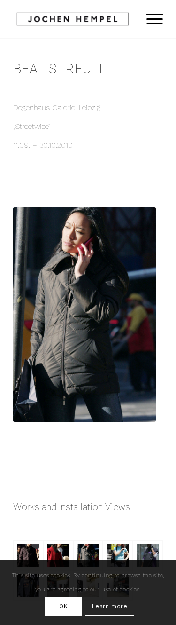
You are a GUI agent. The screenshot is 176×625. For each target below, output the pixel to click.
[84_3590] (88, 555)
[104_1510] (148, 555)
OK (63, 606)
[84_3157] (58, 555)
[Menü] (150, 19)
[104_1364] (118, 555)
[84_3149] (28, 555)
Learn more (110, 606)
